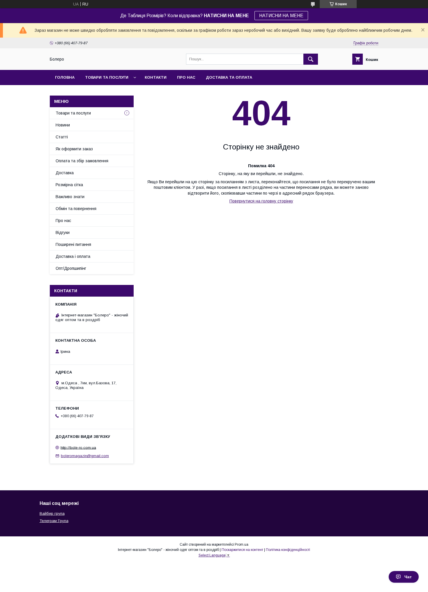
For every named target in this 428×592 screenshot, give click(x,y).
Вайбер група (52, 513)
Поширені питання (73, 244)
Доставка (65, 172)
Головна (65, 77)
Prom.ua (241, 544)
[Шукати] (310, 59)
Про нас (186, 77)
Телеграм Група (54, 521)
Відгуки (63, 232)
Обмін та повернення (76, 208)
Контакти (156, 77)
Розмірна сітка (69, 184)
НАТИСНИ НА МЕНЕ (281, 15)
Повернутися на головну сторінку (261, 201)
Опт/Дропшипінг (71, 268)
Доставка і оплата (73, 256)
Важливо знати (70, 196)
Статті (62, 137)
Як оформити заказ (74, 149)
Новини (63, 125)
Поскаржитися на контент (242, 550)
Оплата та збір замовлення (82, 160)
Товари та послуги (106, 77)
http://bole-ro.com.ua (78, 447)
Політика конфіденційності (288, 550)
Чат (408, 577)
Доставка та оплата (229, 77)
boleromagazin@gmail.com (85, 456)
